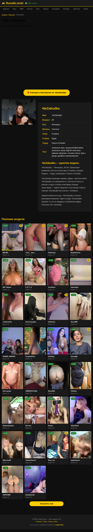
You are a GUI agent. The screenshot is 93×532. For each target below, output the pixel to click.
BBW (21, 9)
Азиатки (29, 9)
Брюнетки (76, 9)
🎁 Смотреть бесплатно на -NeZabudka (46, 92)
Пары (14, 9)
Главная (4, 15)
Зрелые (45, 9)
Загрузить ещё (46, 504)
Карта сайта (53, 521)
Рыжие (86, 9)
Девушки (6, 9)
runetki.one (50, 525)
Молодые (66, 9)
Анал (38, 9)
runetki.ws (43, 525)
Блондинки (56, 9)
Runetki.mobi (14, 3)
